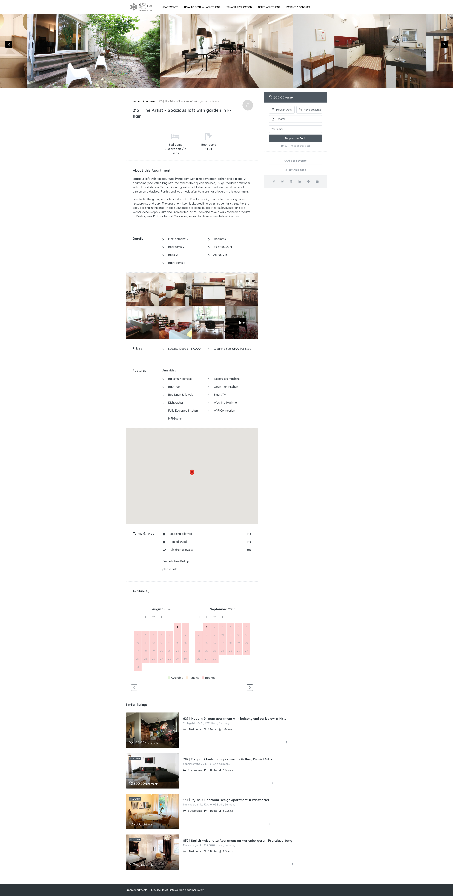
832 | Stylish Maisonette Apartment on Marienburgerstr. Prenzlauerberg (237, 841)
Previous (8, 44)
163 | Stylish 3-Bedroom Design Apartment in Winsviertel (226, 800)
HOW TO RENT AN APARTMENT (202, 7)
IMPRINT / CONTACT (298, 7)
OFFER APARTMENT (269, 7)
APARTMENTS (170, 7)
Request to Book (295, 138)
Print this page (296, 169)
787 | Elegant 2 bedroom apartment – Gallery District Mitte (228, 759)
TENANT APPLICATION (239, 7)
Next (444, 44)
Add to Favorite (297, 160)
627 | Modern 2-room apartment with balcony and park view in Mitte (234, 719)
